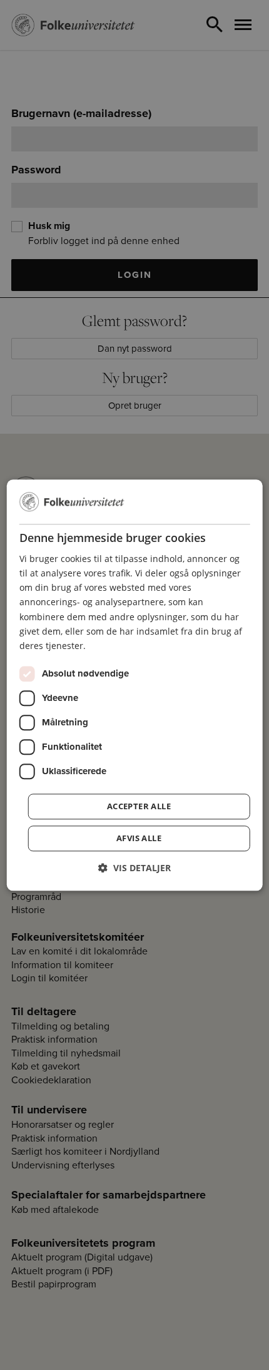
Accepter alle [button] (139, 806)
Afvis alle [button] (138, 838)
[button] (134, 868)
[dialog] (135, 685)
